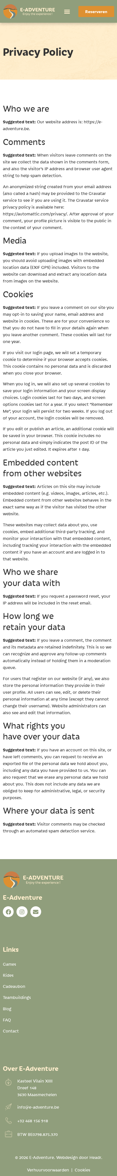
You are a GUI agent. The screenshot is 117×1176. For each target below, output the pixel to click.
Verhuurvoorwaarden (48, 1170)
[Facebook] (8, 911)
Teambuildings (17, 997)
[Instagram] (21, 911)
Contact (11, 1031)
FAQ (7, 1020)
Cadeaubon (14, 986)
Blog (7, 1008)
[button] (67, 11)
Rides (8, 975)
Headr (95, 1157)
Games (9, 964)
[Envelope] (35, 911)
